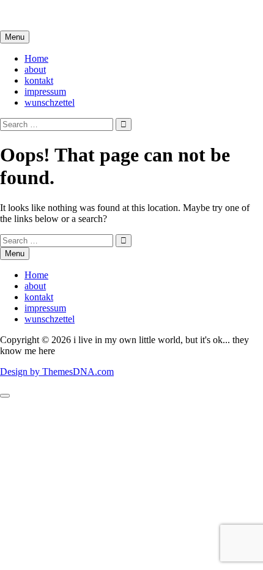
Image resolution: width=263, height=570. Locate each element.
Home (36, 58)
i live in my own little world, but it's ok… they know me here (117, 15)
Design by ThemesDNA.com (57, 371)
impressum (45, 91)
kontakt (38, 80)
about (35, 69)
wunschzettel (49, 102)
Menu (14, 37)
